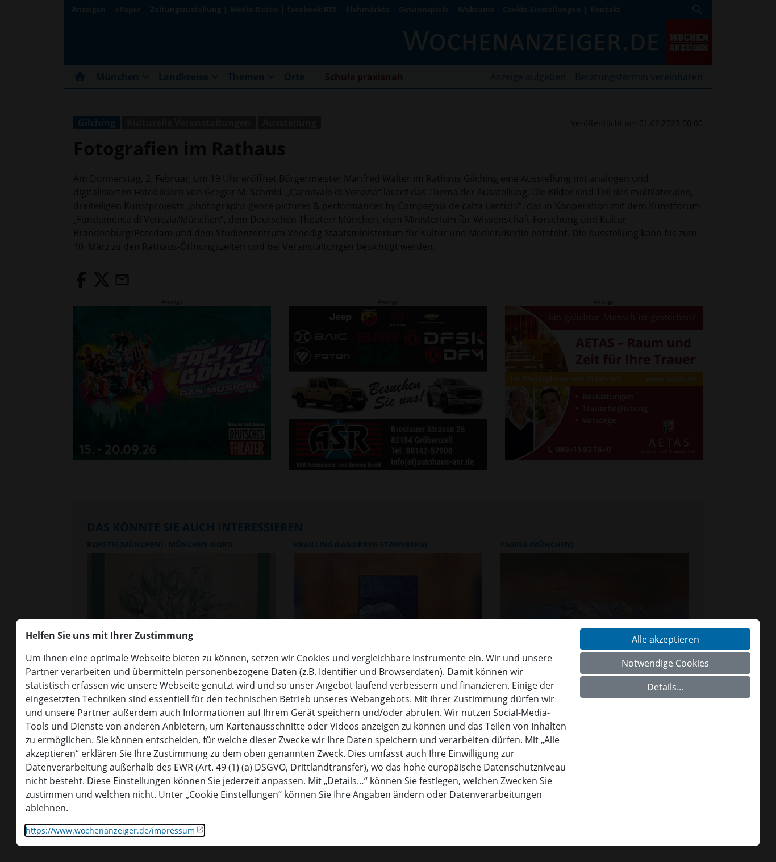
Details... (665, 687)
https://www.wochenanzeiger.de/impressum (110, 830)
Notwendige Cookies (665, 663)
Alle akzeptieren (665, 639)
